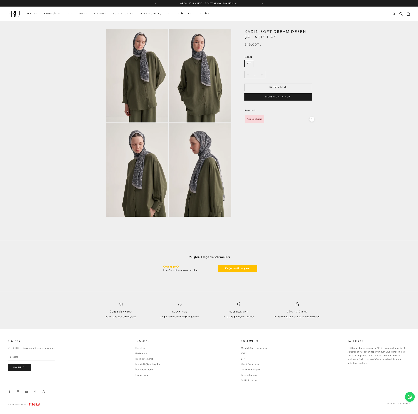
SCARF (83, 14)
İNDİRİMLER (184, 14)
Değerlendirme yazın (237, 268)
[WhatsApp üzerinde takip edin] (43, 391)
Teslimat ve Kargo (144, 358)
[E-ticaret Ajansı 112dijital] (34, 404)
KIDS (69, 14)
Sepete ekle (278, 87)
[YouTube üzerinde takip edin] (26, 391)
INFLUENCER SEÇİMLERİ (155, 14)
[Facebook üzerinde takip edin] (9, 391)
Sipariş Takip (141, 375)
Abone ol (19, 367)
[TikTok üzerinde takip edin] (35, 391)
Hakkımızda (141, 353)
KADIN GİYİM (52, 14)
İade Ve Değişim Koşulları (148, 364)
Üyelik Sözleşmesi (250, 364)
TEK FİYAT (204, 14)
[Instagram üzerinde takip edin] (18, 391)
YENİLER (32, 14)
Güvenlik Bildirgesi (250, 369)
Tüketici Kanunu (249, 375)
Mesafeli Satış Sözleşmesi (254, 348)
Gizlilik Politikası (249, 380)
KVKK (244, 353)
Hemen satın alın (278, 96)
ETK (243, 358)
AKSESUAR (100, 14)
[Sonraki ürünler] (311, 119)
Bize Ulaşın (140, 348)
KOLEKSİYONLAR (123, 14)
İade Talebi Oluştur (144, 369)
